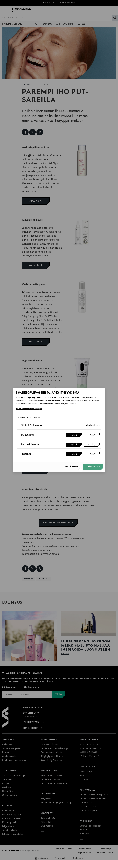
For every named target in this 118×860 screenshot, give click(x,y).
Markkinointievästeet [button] (28, 444)
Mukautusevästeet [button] (27, 435)
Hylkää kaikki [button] (71, 467)
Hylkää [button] (74, 435)
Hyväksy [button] (91, 435)
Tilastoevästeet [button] (26, 454)
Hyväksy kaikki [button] (92, 467)
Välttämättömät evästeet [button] (30, 425)
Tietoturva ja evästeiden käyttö (29, 409)
